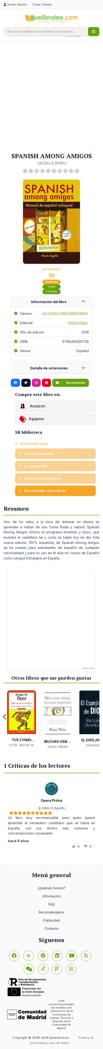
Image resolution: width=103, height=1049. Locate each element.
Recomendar (75, 382)
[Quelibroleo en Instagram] (36, 383)
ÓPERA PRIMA (78, 323)
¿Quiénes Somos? (51, 888)
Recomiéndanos (51, 912)
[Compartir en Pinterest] (46, 383)
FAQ (51, 904)
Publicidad (51, 920)
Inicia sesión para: (33, 443)
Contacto (51, 928)
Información (51, 896)
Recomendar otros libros (44, 491)
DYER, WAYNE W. (21, 745)
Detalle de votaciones (49, 368)
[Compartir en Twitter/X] (26, 383)
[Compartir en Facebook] (15, 383)
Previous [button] (4, 716)
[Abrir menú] (93, 31)
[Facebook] (14, 956)
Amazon (37, 406)
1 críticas (51, 291)
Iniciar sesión (17, 4)
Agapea (36, 418)
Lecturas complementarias (65, 313)
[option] (22, 718)
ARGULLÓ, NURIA (51, 163)
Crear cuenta (42, 4)
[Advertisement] (51, 96)
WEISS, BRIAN (57, 747)
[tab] (51, 302)
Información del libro (49, 302)
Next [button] (98, 716)
